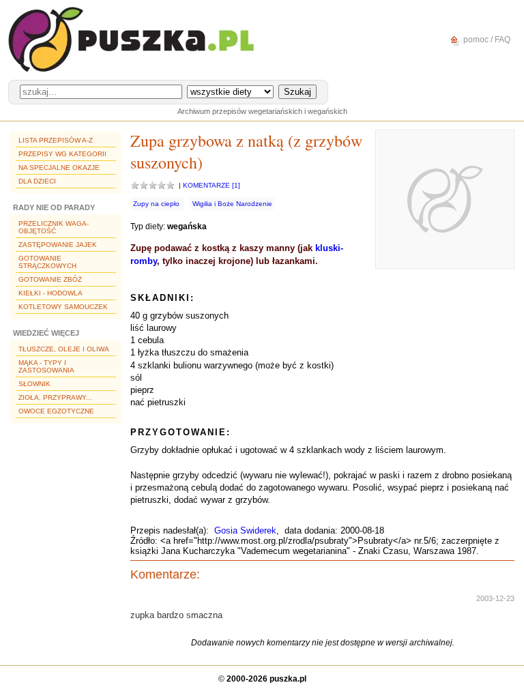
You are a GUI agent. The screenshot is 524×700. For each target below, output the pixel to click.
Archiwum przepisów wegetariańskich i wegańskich (262, 111)
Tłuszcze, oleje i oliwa (63, 349)
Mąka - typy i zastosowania (46, 366)
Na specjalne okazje (59, 167)
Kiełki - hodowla (50, 293)
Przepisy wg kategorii (62, 154)
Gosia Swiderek (245, 530)
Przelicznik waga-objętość (53, 227)
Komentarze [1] (211, 185)
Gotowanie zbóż (50, 279)
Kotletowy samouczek (63, 306)
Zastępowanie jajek (57, 244)
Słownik (34, 384)
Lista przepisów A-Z (55, 140)
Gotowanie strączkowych (47, 261)
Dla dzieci (37, 181)
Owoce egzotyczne (56, 411)
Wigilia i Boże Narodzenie (232, 203)
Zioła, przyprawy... (55, 397)
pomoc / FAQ (485, 39)
